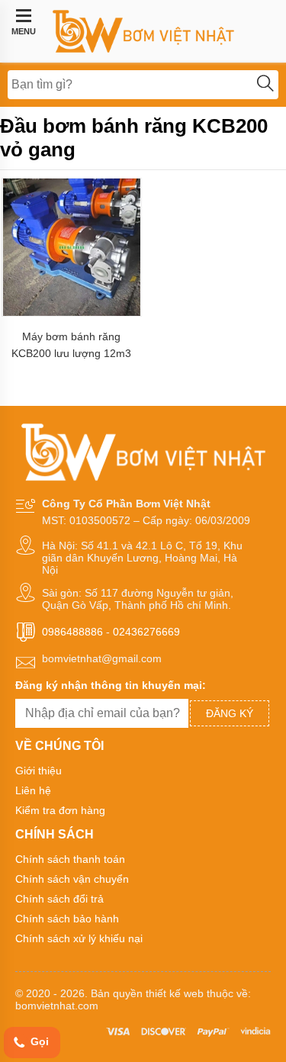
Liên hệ (33, 790)
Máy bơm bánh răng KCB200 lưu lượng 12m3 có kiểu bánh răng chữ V (71, 345)
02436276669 (146, 632)
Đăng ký (229, 713)
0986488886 (72, 632)
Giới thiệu (38, 770)
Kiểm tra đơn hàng (60, 810)
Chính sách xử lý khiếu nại (79, 938)
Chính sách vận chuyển (72, 879)
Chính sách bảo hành (67, 918)
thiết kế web (175, 993)
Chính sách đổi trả (59, 899)
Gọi (38, 1041)
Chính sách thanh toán (70, 859)
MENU (23, 31)
